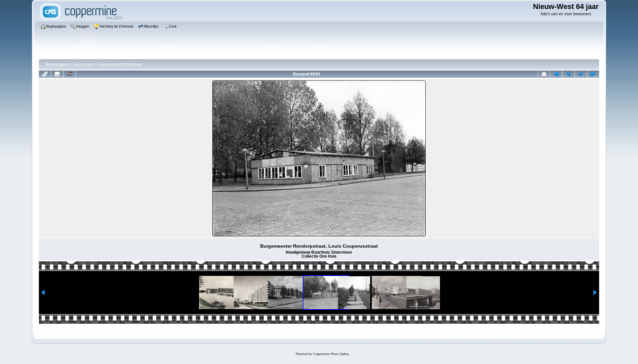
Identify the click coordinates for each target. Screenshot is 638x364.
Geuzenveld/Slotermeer (120, 64)
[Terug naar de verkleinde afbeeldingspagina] (45, 74)
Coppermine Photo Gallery (331, 354)
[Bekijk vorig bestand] (569, 74)
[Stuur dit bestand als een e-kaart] (544, 74)
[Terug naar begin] (556, 74)
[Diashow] (69, 74)
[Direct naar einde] (593, 74)
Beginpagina (57, 64)
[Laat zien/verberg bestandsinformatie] (57, 74)
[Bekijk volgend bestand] (581, 74)
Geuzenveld (84, 64)
